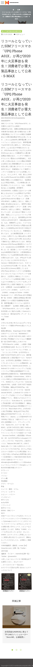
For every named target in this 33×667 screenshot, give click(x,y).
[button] (12, 650)
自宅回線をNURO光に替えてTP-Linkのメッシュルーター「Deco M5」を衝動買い (16, 634)
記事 (18, 10)
